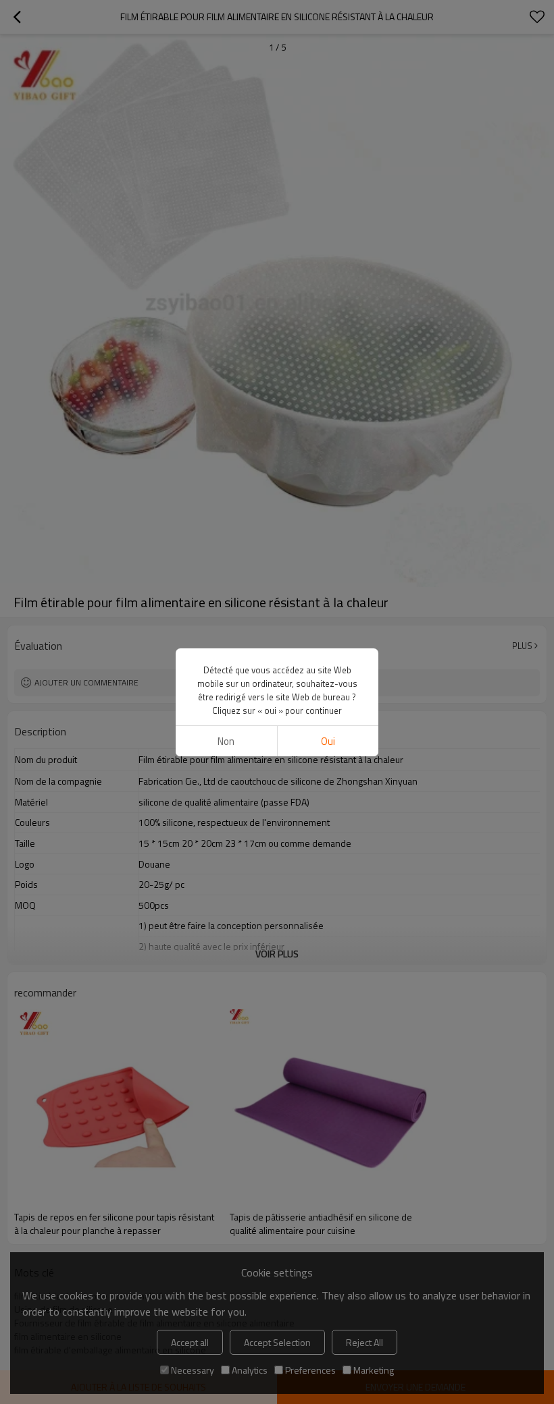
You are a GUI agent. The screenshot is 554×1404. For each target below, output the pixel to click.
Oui (328, 741)
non (226, 741)
